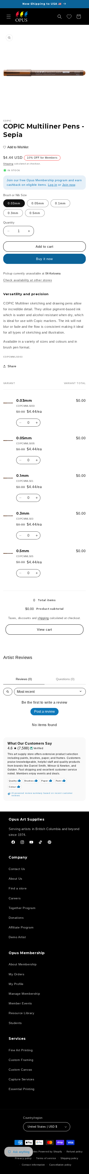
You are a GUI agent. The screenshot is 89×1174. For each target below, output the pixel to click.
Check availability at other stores (27, 280)
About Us (15, 878)
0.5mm (35, 213)
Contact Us (17, 869)
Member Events (20, 1003)
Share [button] (12, 366)
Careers (15, 898)
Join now (68, 184)
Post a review (44, 711)
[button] (8, 16)
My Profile (16, 984)
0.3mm (13, 213)
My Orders (16, 974)
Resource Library (21, 1013)
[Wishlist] (69, 16)
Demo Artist (17, 937)
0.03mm (14, 203)
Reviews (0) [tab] (24, 679)
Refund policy (75, 1151)
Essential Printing (22, 1089)
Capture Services (21, 1079)
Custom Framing (21, 1060)
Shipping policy (69, 1158)
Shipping (8, 163)
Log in (52, 184)
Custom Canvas (20, 1069)
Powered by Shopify (50, 1151)
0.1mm (60, 203)
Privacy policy (23, 1158)
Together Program (22, 908)
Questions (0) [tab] (65, 679)
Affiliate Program (21, 927)
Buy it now (44, 259)
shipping (43, 618)
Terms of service (46, 1158)
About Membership (23, 964)
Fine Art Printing (21, 1050)
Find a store (18, 888)
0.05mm (38, 203)
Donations (16, 917)
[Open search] (7, 691)
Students (15, 1023)
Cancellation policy (60, 1164)
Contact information (33, 1164)
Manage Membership (24, 993)
